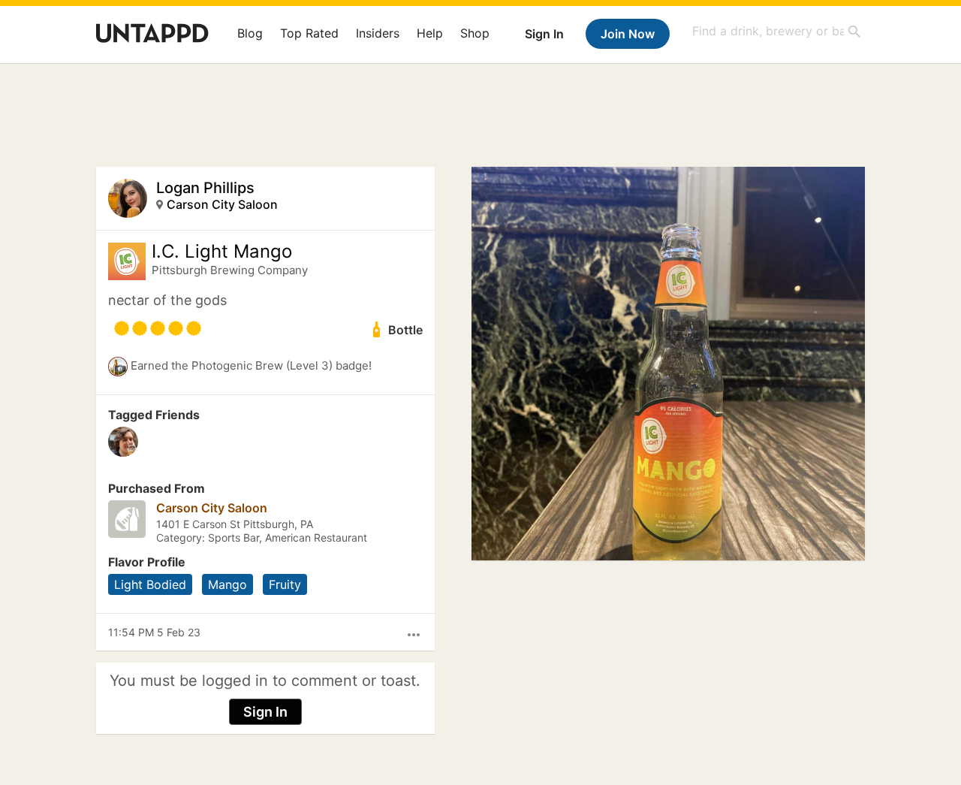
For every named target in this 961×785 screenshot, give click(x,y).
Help (430, 33)
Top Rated (309, 33)
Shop (475, 33)
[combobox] (777, 31)
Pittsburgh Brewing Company (230, 270)
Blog (250, 33)
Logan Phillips (205, 188)
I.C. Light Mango (222, 252)
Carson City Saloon (222, 204)
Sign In (544, 33)
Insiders (377, 33)
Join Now (628, 33)
